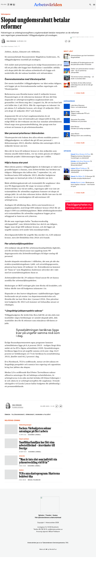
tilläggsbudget (18, 414)
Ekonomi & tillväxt (43, 414)
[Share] (69, 41)
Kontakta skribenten (17, 407)
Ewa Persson (11, 41)
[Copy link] (66, 41)
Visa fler (80, 93)
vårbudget (30, 414)
